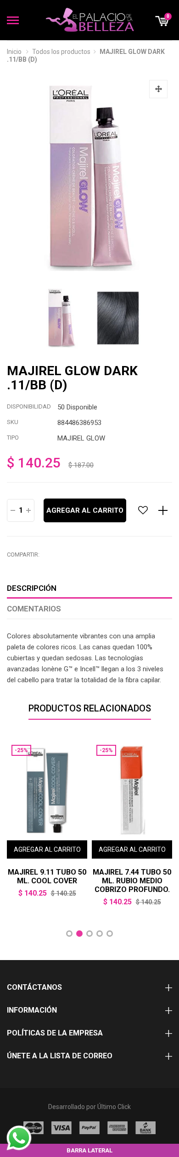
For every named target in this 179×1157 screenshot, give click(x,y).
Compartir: (23, 554)
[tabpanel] (47, 825)
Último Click (114, 1106)
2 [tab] (79, 933)
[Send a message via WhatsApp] (19, 1138)
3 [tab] (89, 933)
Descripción (31, 588)
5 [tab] (109, 933)
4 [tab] (99, 933)
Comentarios (34, 608)
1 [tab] (69, 933)
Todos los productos (61, 51)
